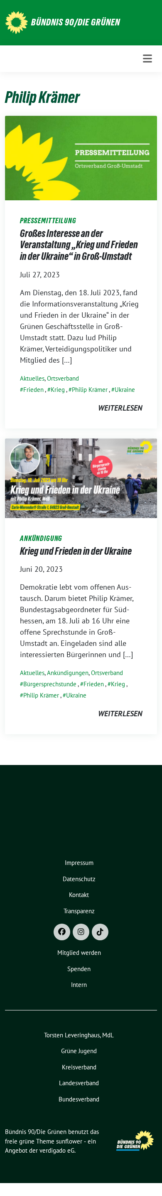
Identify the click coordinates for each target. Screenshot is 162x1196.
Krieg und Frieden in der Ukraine (76, 551)
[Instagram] (81, 932)
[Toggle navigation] (147, 59)
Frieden (33, 390)
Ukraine (125, 390)
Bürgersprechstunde (49, 684)
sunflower (69, 1141)
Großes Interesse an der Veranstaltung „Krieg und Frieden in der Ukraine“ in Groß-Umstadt (79, 245)
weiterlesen (120, 408)
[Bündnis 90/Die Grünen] (16, 22)
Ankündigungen (67, 673)
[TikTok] (100, 932)
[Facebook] (62, 932)
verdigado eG (56, 1150)
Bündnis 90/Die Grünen (75, 22)
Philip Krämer (90, 390)
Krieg (58, 390)
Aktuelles (32, 378)
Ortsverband (63, 378)
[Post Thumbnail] (81, 157)
